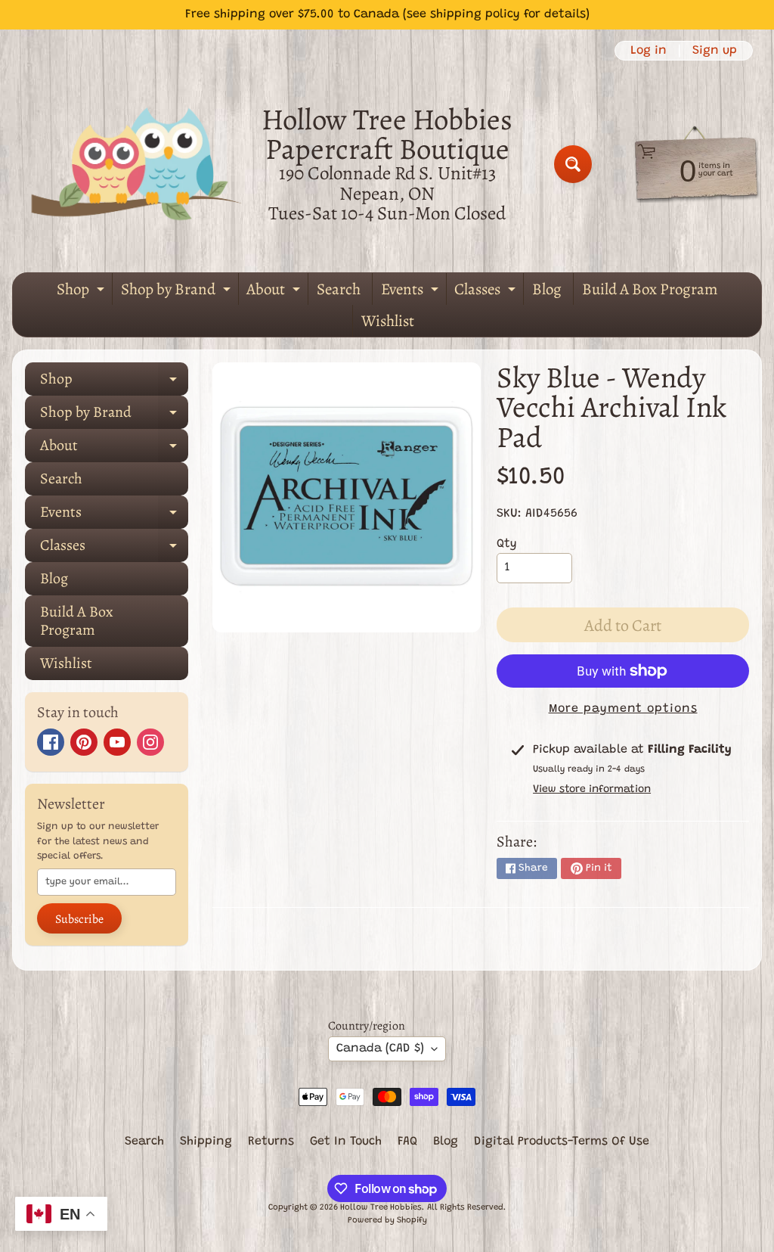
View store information (592, 789)
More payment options (623, 709)
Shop (82, 291)
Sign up (714, 51)
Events (411, 291)
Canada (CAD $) (380, 1048)
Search (339, 289)
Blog (547, 289)
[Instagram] (150, 742)
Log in (648, 51)
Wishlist (387, 320)
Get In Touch (346, 1141)
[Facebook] (50, 742)
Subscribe (79, 919)
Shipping (206, 1141)
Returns (271, 1141)
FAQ (407, 1141)
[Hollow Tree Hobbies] (137, 163)
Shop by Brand (177, 291)
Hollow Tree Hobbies (381, 1208)
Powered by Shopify (387, 1220)
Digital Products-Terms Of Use (561, 1141)
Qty (507, 544)
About (275, 291)
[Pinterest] (84, 742)
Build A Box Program (649, 289)
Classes (486, 291)
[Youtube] (117, 742)
